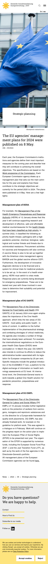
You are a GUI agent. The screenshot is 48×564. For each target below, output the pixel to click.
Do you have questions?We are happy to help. (20, 499)
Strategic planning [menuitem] (29, 476)
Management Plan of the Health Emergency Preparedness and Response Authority (23, 214)
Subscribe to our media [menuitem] (11, 521)
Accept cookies (25, 558)
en (44, 11)
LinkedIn (13, 528)
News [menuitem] (4, 476)
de (41, 11)
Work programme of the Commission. (19, 173)
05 (18, 476)
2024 (12, 476)
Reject (40, 558)
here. (37, 460)
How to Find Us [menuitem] (8, 515)
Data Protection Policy (21, 551)
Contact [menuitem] (5, 509)
